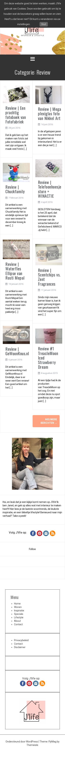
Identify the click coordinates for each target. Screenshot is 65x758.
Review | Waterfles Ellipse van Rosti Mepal (15, 271)
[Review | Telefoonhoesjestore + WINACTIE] (48, 168)
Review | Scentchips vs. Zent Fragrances (49, 277)
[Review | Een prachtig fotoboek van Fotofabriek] (16, 94)
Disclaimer (19, 647)
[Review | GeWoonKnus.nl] (16, 334)
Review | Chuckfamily (15, 189)
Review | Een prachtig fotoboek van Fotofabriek (15, 115)
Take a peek (19, 515)
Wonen (18, 607)
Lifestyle (18, 617)
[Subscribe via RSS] (52, 533)
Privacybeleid (21, 640)
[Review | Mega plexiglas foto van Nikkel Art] (48, 94)
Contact (18, 624)
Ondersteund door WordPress (22, 741)
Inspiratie (19, 610)
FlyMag (52, 741)
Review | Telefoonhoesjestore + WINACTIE (49, 189)
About (17, 621)
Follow (32, 549)
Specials (18, 614)
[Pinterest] (39, 533)
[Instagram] (46, 533)
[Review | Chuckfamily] (16, 172)
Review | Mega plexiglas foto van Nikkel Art (49, 113)
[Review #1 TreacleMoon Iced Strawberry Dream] (48, 335)
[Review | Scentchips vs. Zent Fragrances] (48, 254)
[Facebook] (33, 533)
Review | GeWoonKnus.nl (17, 351)
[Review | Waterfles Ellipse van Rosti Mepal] (16, 249)
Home (17, 603)
